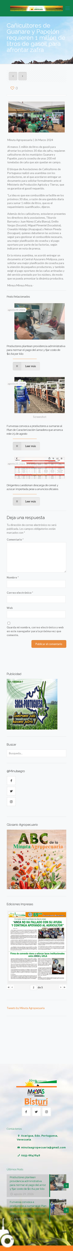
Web (10, 607)
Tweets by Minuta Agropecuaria (26, 1008)
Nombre (13, 577)
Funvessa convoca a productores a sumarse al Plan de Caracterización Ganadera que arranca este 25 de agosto (35, 430)
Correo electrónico (20, 592)
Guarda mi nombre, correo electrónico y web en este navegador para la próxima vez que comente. (35, 631)
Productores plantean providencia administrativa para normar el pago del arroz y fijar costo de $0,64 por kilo (36, 350)
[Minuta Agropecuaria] (36, 8)
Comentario (15, 539)
